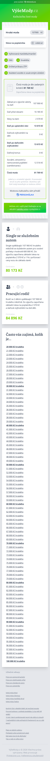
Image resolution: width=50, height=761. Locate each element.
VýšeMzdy (25, 10)
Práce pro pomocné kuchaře (15, 677)
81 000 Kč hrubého (14, 586)
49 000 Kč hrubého (14, 460)
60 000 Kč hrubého (15, 504)
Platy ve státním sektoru (14, 730)
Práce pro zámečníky (13, 686)
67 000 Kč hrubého (14, 531)
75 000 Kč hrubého (14, 563)
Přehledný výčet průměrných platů (17, 733)
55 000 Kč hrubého (14, 484)
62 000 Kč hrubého (14, 511)
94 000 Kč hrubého (14, 637)
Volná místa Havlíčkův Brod (15, 699)
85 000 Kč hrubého (14, 602)
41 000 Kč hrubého (14, 429)
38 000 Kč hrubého (14, 417)
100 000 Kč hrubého (15, 661)
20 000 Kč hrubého (15, 346)
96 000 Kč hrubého (14, 645)
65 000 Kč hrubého (14, 523)
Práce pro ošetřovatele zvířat (15, 680)
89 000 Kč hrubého (14, 618)
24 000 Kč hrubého (14, 362)
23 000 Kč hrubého (14, 358)
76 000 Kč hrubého (14, 567)
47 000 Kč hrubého (14, 453)
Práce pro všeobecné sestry (15, 683)
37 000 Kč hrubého (14, 413)
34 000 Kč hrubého (14, 401)
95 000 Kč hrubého (14, 641)
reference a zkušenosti (32, 755)
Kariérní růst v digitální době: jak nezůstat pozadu (22, 708)
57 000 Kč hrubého (14, 492)
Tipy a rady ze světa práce (14, 739)
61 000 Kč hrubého (14, 508)
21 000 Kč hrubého (14, 350)
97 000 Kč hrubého (14, 649)
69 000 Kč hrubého (14, 539)
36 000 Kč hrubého (14, 409)
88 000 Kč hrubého (14, 614)
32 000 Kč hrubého (14, 394)
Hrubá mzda (12, 32)
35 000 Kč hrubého (14, 405)
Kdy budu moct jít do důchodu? (16, 736)
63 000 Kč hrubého (14, 515)
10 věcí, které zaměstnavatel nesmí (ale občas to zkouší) (25, 717)
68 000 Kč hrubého (14, 535)
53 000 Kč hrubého (14, 476)
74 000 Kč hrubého (14, 559)
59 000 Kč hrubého (14, 500)
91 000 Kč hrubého (14, 625)
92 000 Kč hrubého (14, 629)
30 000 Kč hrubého (15, 386)
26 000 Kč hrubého (14, 370)
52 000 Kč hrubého (14, 472)
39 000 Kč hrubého (14, 421)
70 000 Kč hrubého (15, 543)
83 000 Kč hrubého (14, 594)
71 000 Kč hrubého (14, 547)
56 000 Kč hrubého (14, 488)
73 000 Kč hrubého (14, 555)
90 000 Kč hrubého (15, 622)
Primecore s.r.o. (14, 755)
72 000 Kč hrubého (14, 551)
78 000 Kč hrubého (14, 574)
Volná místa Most (11, 693)
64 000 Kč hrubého (14, 519)
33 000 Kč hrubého (14, 398)
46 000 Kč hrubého (14, 449)
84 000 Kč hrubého (14, 598)
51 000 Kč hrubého (14, 468)
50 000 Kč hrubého (15, 464)
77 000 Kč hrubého (14, 570)
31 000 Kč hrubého (14, 390)
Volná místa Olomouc (13, 696)
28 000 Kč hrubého (14, 378)
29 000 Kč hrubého (14, 382)
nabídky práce (22, 209)
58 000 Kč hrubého (14, 496)
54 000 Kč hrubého (14, 480)
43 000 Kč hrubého (14, 437)
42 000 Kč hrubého (14, 433)
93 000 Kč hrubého (14, 633)
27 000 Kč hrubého (14, 374)
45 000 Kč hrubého (14, 445)
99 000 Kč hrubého (14, 657)
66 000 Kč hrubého (14, 527)
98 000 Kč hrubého (14, 653)
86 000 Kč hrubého (14, 606)
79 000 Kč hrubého (14, 578)
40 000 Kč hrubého (15, 425)
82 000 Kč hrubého (14, 590)
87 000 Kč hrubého (14, 610)
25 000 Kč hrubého (14, 366)
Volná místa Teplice (12, 702)
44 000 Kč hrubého (14, 441)
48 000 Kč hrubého (14, 456)
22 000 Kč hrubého (14, 354)
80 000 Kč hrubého (15, 582)
